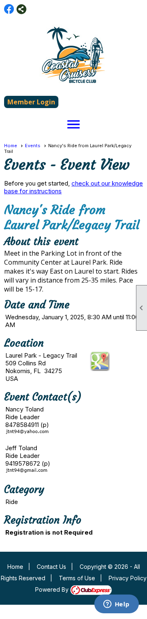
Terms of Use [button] (77, 578)
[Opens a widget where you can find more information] (116, 605)
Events (32, 145)
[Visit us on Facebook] (9, 9)
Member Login (31, 101)
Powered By (52, 589)
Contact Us (51, 566)
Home (10, 145)
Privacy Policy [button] (128, 578)
